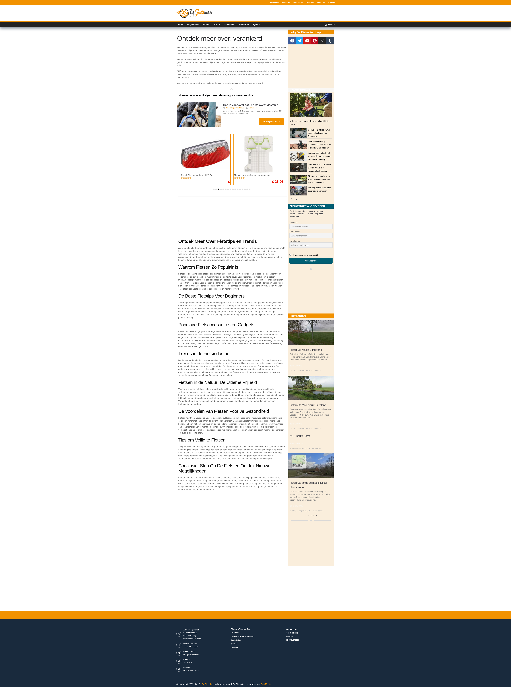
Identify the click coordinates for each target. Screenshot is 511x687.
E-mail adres (294, 241)
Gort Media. (266, 684)
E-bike (217, 24)
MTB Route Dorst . (300, 435)
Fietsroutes (244, 24)
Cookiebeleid (236, 640)
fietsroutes (291, 629)
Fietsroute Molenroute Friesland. (308, 405)
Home (180, 24)
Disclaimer (235, 633)
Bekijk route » (296, 366)
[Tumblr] (330, 40)
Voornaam (293, 222)
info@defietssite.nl (191, 655)
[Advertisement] (286, 13)
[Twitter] (300, 40)
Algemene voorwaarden (240, 629)
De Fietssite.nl (208, 684)
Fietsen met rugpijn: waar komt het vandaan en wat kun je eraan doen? (319, 179)
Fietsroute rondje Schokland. (306, 349)
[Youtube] (307, 40)
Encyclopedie (193, 24)
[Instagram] (322, 40)
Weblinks (310, 3)
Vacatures (286, 3)
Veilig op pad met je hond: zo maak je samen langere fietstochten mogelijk (319, 156)
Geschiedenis (229, 24)
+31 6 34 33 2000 (190, 647)
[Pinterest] (315, 40)
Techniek (206, 24)
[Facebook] (292, 40)
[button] (214, 189)
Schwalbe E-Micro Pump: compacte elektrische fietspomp (319, 133)
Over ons (321, 3)
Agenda (256, 24)
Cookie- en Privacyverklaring (242, 636)
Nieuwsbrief (298, 3)
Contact (331, 3)
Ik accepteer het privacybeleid (305, 255)
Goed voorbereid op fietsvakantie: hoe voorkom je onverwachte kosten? (319, 144)
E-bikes (289, 636)
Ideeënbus (274, 3)
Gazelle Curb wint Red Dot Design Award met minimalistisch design (319, 167)
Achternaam (294, 231)
